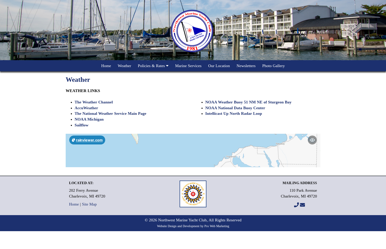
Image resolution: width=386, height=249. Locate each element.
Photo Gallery (273, 66)
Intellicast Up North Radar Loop (233, 113)
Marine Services (188, 66)
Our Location (219, 66)
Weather (124, 66)
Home (106, 66)
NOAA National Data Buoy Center (235, 108)
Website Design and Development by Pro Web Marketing (193, 226)
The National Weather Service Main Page (110, 113)
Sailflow (81, 125)
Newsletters (246, 66)
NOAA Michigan (89, 119)
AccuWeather (86, 108)
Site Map (89, 204)
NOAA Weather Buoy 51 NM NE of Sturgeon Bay (248, 102)
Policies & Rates (152, 66)
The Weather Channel (94, 102)
